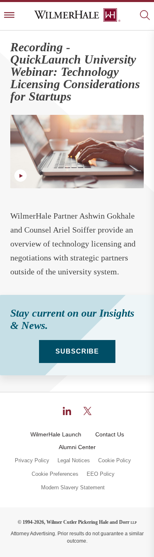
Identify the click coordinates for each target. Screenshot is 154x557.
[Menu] (9, 16)
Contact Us (109, 434)
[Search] (145, 16)
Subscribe (77, 351)
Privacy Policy (32, 460)
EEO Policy (101, 474)
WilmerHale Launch (55, 434)
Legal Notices (73, 460)
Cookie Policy (114, 460)
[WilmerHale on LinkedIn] (67, 411)
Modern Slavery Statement (73, 488)
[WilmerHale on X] (87, 411)
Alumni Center (77, 447)
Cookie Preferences (55, 474)
